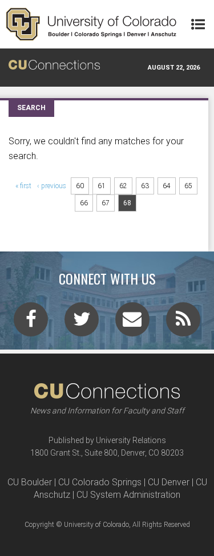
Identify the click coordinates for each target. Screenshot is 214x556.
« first (23, 186)
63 (145, 186)
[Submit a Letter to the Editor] (132, 322)
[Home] (91, 24)
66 (84, 203)
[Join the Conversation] (31, 322)
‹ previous (51, 186)
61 (102, 186)
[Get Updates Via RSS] (183, 322)
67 (106, 203)
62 (123, 186)
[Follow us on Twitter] (81, 322)
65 (188, 186)
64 (167, 186)
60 (80, 186)
